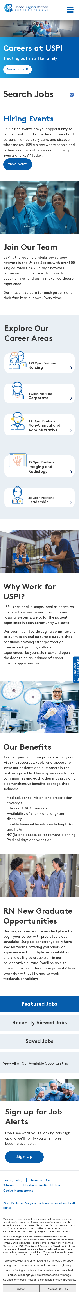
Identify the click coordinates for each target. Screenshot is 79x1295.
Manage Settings (58, 1288)
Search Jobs (28, 94)
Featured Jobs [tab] (39, 1004)
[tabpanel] (39, 1062)
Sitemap (9, 1185)
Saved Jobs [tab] (39, 1041)
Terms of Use (40, 1180)
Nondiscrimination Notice (41, 1185)
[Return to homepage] (26, 8)
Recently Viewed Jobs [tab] (39, 1023)
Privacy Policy (13, 1180)
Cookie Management (18, 1191)
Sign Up (24, 1157)
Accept (21, 1288)
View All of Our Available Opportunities (35, 1063)
